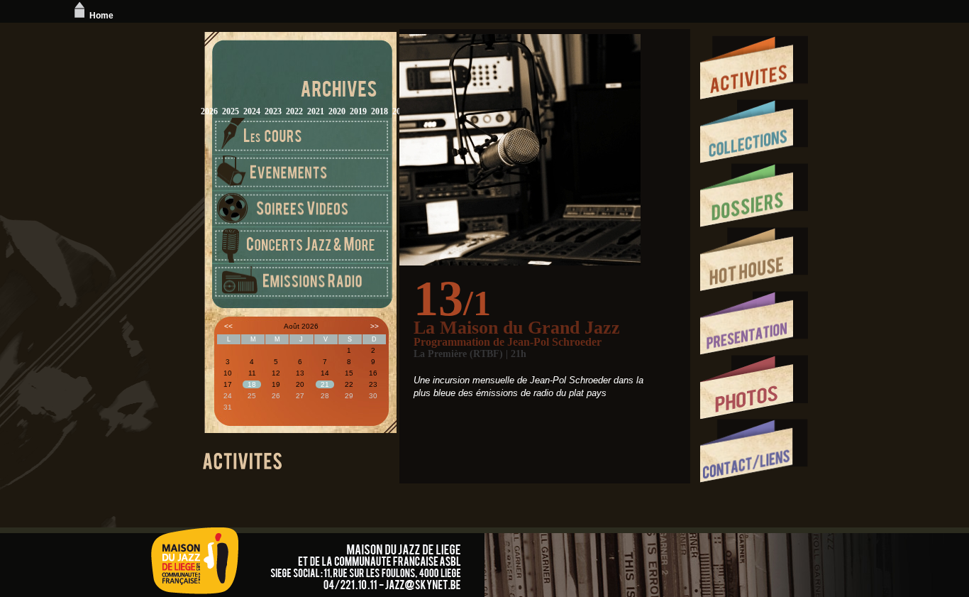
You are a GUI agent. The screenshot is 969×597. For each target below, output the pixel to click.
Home (101, 16)
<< (228, 326)
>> (374, 326)
